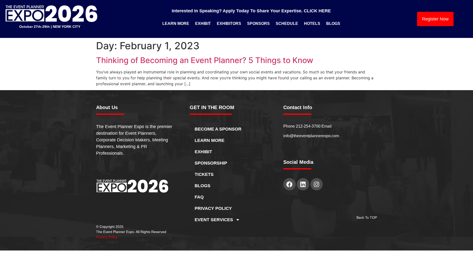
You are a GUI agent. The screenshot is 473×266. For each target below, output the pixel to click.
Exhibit (203, 23)
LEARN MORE (209, 140)
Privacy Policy (107, 237)
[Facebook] (289, 184)
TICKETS (204, 174)
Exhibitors (229, 23)
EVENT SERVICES (214, 219)
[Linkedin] (303, 184)
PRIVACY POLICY (213, 208)
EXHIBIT (203, 151)
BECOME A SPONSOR (218, 129)
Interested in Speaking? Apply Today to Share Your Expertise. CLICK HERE (251, 10)
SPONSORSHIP (211, 163)
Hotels (312, 23)
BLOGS (202, 185)
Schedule (287, 23)
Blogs (333, 23)
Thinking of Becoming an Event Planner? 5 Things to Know (204, 60)
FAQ (199, 197)
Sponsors (258, 23)
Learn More (175, 23)
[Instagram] (316, 184)
